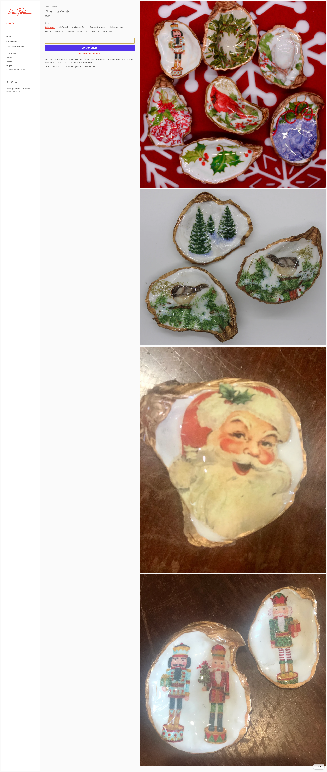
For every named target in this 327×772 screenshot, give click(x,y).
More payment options (89, 53)
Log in (9, 66)
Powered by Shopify (13, 92)
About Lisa (11, 54)
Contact (10, 62)
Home (9, 36)
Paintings (11, 41)
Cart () (10, 23)
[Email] (16, 82)
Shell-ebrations (15, 46)
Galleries (10, 58)
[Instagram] (12, 82)
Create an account (15, 70)
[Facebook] (7, 82)
